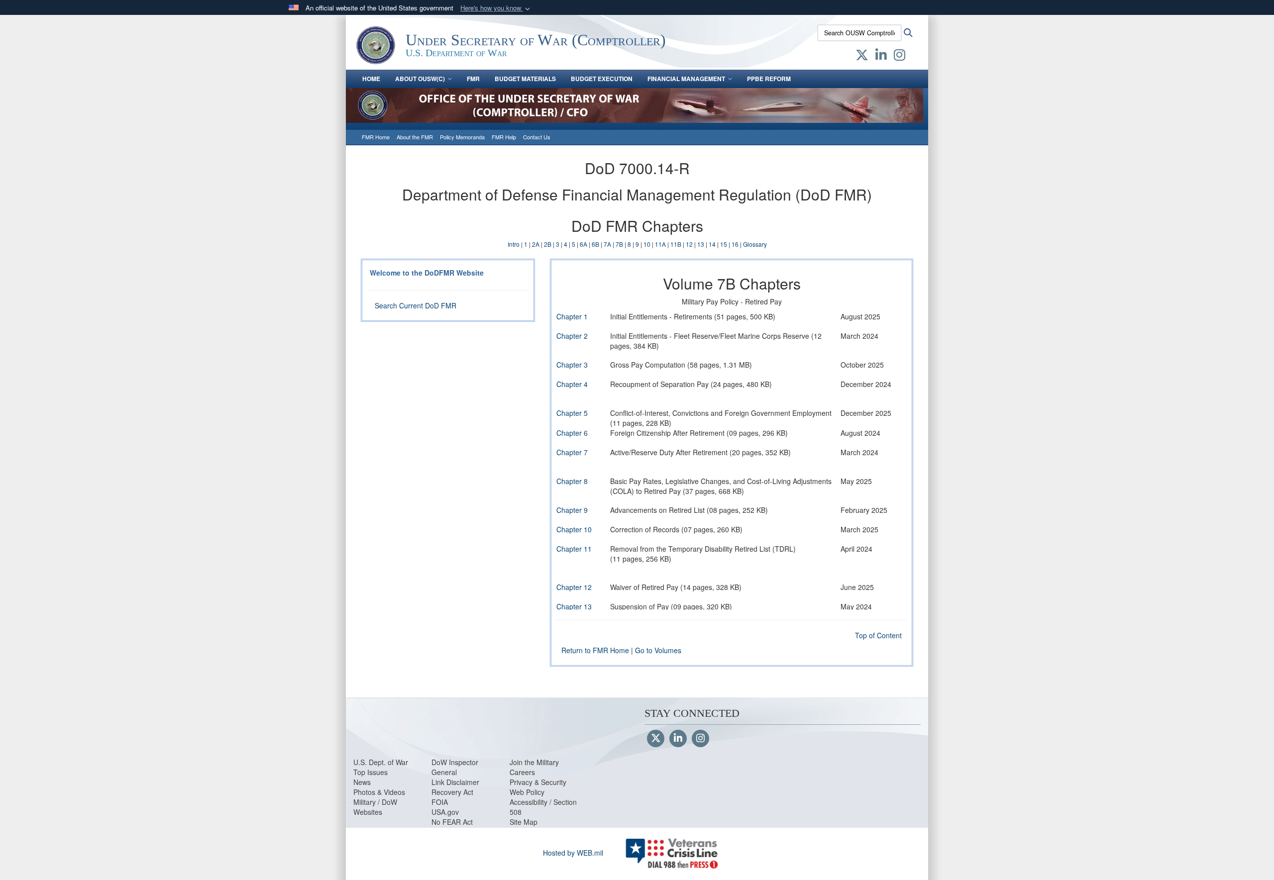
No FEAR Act (452, 822)
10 (646, 244)
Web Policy (527, 792)
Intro (514, 244)
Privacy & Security (538, 782)
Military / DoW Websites (375, 807)
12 (689, 244)
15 (723, 244)
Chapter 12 (574, 587)
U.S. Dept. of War (380, 762)
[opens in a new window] (861, 57)
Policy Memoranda (462, 137)
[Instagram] (700, 739)
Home (371, 78)
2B (547, 244)
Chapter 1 (572, 316)
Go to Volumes (658, 650)
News (362, 782)
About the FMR (415, 137)
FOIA (439, 802)
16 (735, 244)
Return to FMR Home (595, 650)
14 (712, 244)
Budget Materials (525, 78)
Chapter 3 (572, 365)
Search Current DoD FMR (415, 305)
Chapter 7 (572, 452)
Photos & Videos (379, 792)
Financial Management (686, 78)
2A (535, 244)
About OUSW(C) (420, 78)
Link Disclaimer (455, 782)
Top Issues (370, 772)
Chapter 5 (572, 413)
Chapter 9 (572, 510)
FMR (473, 78)
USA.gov (445, 812)
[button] (496, 8)
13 (700, 244)
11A (660, 244)
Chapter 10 (574, 529)
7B (619, 244)
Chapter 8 (572, 481)
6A (583, 244)
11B (675, 244)
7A (607, 244)
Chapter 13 (574, 606)
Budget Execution (602, 78)
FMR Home (376, 137)
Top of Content (878, 635)
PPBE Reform (769, 78)
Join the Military (534, 762)
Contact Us (536, 137)
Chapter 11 (574, 549)
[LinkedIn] (678, 739)
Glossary (755, 244)
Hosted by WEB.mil (573, 853)
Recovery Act (452, 792)
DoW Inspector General (454, 767)
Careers (522, 772)
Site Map (523, 822)
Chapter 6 (572, 433)
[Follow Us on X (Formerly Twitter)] (655, 739)
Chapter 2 (572, 336)
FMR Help (504, 137)
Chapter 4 (572, 384)
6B (595, 244)
